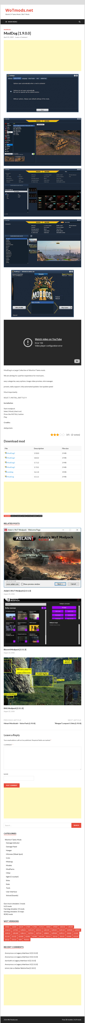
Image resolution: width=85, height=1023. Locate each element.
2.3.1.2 (7, 939)
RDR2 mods (8, 914)
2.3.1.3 (14, 939)
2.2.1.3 (62, 936)
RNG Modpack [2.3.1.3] (13, 708)
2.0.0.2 (69, 933)
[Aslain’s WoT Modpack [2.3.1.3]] (42, 588)
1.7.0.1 (24, 516)
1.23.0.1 (54, 930)
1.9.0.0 (40, 516)
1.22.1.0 (46, 930)
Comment (8, 745)
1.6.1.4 (18, 516)
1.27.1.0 (38, 933)
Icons (8, 858)
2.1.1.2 (14, 936)
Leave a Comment (21, 37)
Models (9, 865)
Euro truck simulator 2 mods (14, 903)
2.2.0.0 (21, 936)
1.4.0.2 (7, 927)
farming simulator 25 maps (14, 911)
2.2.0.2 (34, 936)
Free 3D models (67, 1020)
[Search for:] (42, 825)
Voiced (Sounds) (12, 895)
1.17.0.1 (15, 930)
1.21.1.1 (38, 930)
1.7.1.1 (41, 927)
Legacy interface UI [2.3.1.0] (27, 953)
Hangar (9, 850)
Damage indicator (13, 843)
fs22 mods (8, 906)
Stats (8, 884)
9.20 (20, 939)
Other (8, 873)
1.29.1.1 (62, 933)
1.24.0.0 (69, 930)
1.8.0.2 (34, 516)
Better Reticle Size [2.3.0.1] (25, 968)
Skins (8, 880)
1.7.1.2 (29, 516)
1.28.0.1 (46, 933)
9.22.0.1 (26, 939)
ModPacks (7, 29)
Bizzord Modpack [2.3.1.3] (15, 649)
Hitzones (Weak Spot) (14, 854)
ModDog (10, 477)
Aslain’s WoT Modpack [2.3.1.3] (17, 591)
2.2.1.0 (41, 936)
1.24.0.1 (77, 930)
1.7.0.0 (27, 927)
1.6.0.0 (14, 927)
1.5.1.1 (13, 516)
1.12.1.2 (62, 927)
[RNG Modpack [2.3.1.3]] (42, 706)
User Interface (11, 892)
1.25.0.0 (15, 933)
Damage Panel (11, 847)
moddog (10, 472)
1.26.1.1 (23, 933)
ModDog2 (11, 453)
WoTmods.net (19, 10)
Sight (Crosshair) (12, 877)
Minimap (9, 862)
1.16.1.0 (7, 930)
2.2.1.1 (48, 936)
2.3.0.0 (69, 936)
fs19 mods (77, 1020)
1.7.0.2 (34, 927)
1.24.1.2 (7, 933)
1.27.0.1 (31, 933)
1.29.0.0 (54, 933)
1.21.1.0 (31, 930)
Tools (8, 888)
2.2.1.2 (55, 936)
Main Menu (12, 22)
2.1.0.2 (76, 933)
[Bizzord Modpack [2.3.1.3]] (42, 647)
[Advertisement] (42, 55)
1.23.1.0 (62, 930)
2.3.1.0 (75, 936)
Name (6, 774)
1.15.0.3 (70, 927)
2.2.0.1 (27, 936)
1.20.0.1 (23, 930)
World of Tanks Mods (13, 840)
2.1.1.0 (7, 936)
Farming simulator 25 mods (14, 909)
